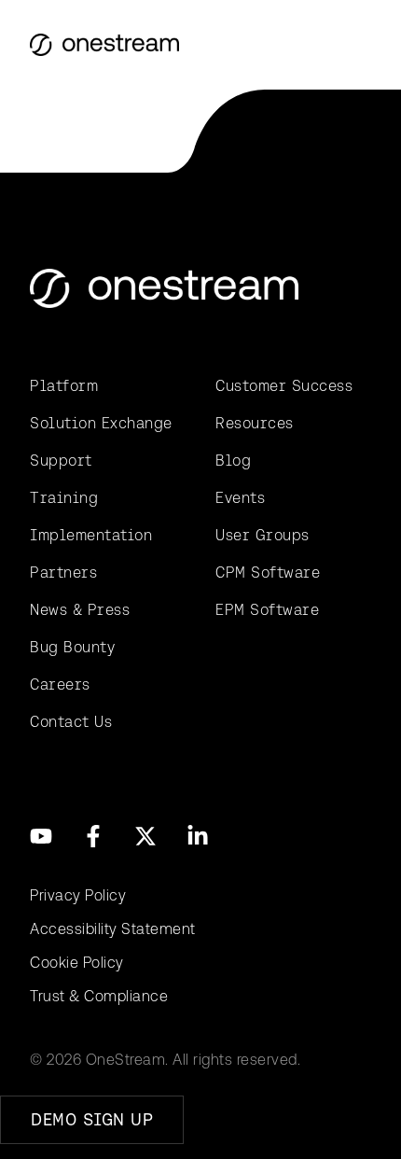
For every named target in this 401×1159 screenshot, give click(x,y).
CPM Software (267, 572)
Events (240, 498)
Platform (64, 386)
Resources (254, 423)
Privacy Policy (78, 895)
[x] (145, 836)
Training (64, 498)
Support (61, 460)
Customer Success (284, 386)
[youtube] (41, 836)
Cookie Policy (77, 962)
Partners (63, 572)
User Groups (262, 535)
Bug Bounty (72, 647)
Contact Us (71, 722)
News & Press (80, 610)
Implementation (91, 535)
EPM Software (267, 610)
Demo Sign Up (92, 1119)
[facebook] (93, 836)
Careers (60, 684)
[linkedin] (198, 836)
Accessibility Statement (113, 929)
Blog (233, 460)
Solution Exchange (101, 423)
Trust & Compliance (99, 996)
